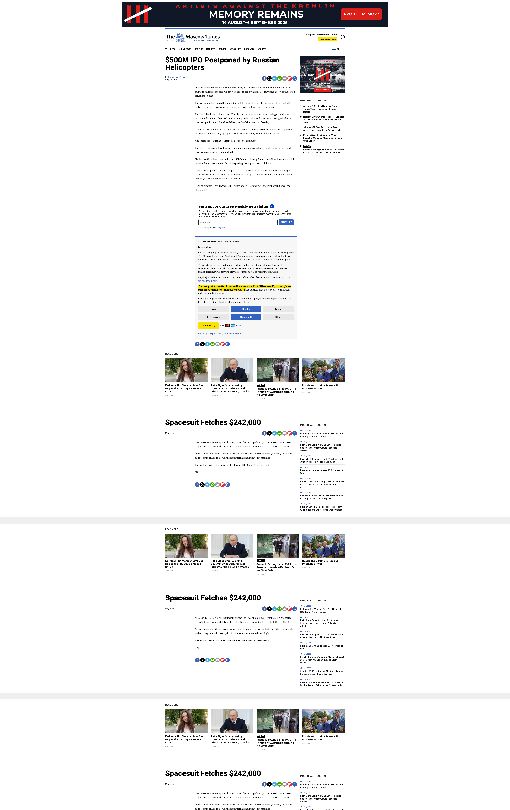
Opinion (222, 49)
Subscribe (286, 222)
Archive (262, 49)
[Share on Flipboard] (289, 78)
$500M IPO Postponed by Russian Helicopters (222, 64)
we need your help (207, 281)
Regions (199, 49)
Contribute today (327, 39)
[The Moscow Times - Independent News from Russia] (192, 37)
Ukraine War (185, 49)
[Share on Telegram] (274, 78)
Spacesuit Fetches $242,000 (213, 422)
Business (210, 49)
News (172, 49)
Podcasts (249, 49)
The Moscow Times (176, 77)
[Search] (344, 49)
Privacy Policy (221, 228)
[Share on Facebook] (264, 78)
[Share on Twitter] (269, 78)
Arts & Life (235, 49)
